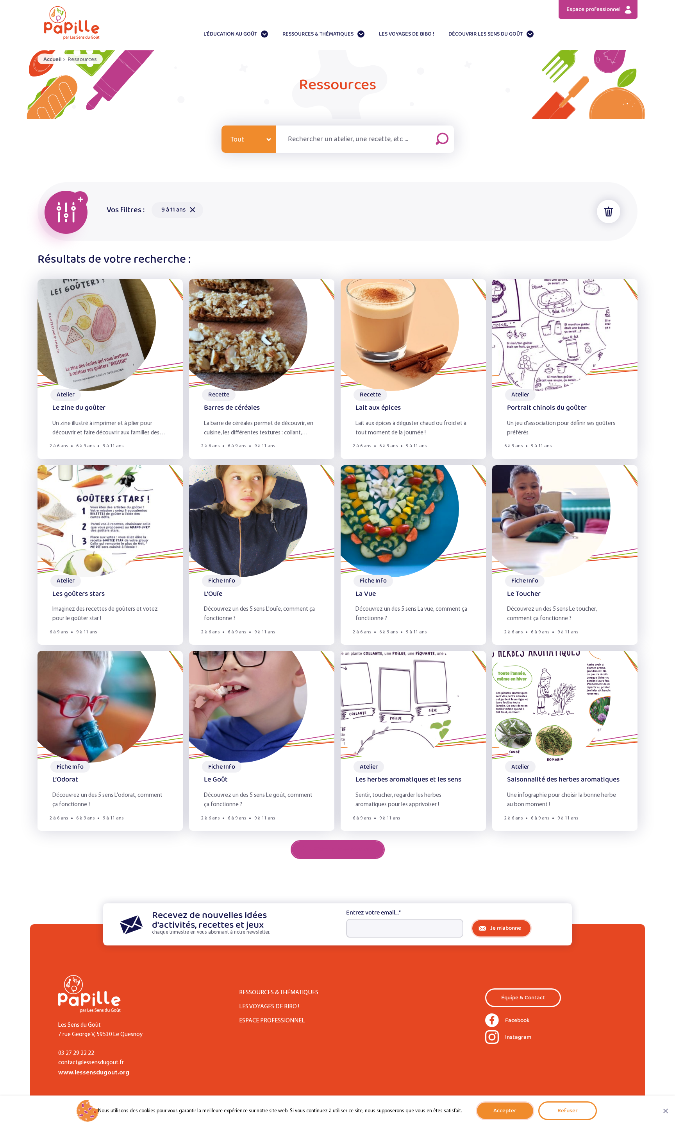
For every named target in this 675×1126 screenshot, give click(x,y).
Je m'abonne (505, 927)
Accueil (52, 59)
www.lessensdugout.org (93, 1072)
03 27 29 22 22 (76, 1053)
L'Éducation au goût (230, 34)
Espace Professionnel (272, 1021)
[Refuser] (665, 1111)
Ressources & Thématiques (318, 34)
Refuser (567, 1110)
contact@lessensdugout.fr (91, 1063)
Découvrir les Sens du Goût (485, 34)
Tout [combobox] (237, 139)
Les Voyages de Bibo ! (406, 34)
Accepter (504, 1110)
